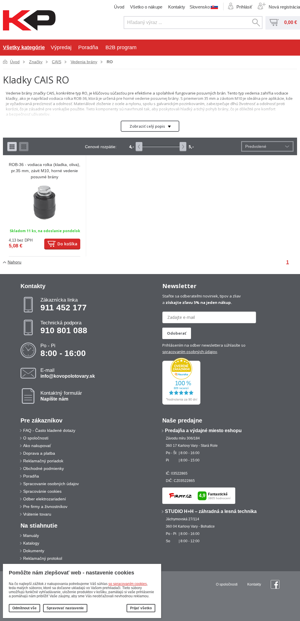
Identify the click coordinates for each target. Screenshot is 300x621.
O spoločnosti (35, 438)
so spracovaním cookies (127, 584)
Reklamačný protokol (42, 558)
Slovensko (200, 6)
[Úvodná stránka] (29, 20)
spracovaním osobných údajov (189, 351)
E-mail (67, 373)
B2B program (121, 47)
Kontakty (176, 6)
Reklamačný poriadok (43, 461)
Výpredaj (61, 47)
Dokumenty (33, 550)
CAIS (56, 61)
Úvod (119, 6)
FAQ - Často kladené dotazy (49, 430)
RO (110, 61)
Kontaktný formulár (61, 395)
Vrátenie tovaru (37, 514)
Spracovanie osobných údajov (51, 483)
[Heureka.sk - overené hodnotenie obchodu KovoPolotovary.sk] (181, 403)
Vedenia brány (84, 61)
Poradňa (88, 47)
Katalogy (31, 543)
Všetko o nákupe (146, 6)
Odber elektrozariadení (44, 499)
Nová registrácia (284, 6)
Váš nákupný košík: (274, 22)
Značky (35, 61)
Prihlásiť (244, 6)
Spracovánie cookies (42, 491)
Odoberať (176, 333)
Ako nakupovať (37, 445)
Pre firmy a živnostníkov (45, 506)
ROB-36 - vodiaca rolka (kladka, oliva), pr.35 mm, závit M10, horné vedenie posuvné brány (44, 170)
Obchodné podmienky (43, 468)
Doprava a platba (39, 453)
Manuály (31, 535)
